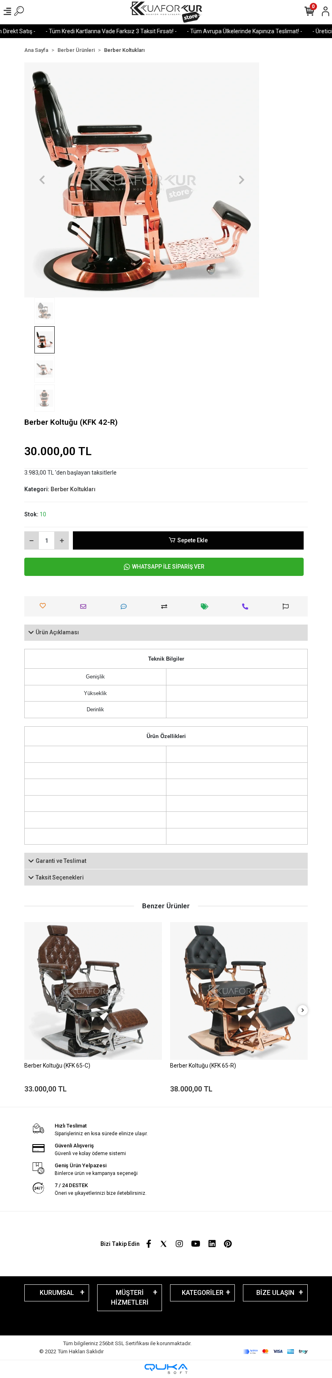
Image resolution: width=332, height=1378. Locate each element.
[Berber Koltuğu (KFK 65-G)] (239, 991)
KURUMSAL (57, 1293)
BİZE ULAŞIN (275, 1293)
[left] (29, 1010)
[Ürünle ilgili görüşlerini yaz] (126, 606)
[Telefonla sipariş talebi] (247, 606)
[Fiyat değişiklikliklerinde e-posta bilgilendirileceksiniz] (207, 606)
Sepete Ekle (192, 540)
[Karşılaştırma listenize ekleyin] (166, 606)
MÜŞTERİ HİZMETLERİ (130, 1297)
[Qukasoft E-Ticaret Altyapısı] (166, 1369)
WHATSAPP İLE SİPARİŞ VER (168, 566)
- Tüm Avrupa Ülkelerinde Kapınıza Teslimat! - (228, 31)
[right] (303, 1010)
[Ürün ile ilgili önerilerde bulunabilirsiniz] (288, 606)
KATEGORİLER (202, 1293)
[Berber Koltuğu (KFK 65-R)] (93, 991)
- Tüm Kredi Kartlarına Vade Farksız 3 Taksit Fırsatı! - (95, 31)
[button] (42, 179)
